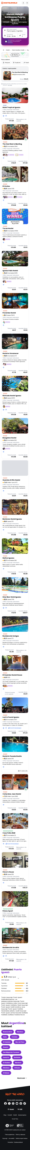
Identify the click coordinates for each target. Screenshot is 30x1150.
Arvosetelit (11, 1138)
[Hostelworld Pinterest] (21, 1103)
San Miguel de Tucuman (11, 1052)
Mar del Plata (20, 1042)
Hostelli (5, 142)
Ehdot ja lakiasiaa (20, 1134)
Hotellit (15, 1115)
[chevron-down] (18, 978)
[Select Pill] (23, 3)
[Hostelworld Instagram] (13, 1103)
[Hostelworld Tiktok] (24, 1103)
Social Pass (15, 1119)
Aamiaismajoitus (22, 1115)
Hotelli (4, 105)
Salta (5, 1037)
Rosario (5, 1047)
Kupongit (5, 1138)
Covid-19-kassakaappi (15, 728)
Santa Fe (6, 1057)
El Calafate (6, 1042)
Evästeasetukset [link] (18, 1142)
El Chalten (6, 1062)
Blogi (5, 1115)
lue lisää (10, 85)
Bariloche (17, 1057)
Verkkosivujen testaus (21, 1138)
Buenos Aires (7, 1032)
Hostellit (10, 1115)
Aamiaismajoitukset (8, 830)
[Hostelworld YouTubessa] (17, 1103)
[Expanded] (3, 50)
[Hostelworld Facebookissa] (5, 1103)
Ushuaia (17, 1068)
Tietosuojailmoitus (9, 1134)
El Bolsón (6, 1073)
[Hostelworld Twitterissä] (9, 1103)
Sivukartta (10, 1142)
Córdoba (14, 1037)
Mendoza (20, 1032)
